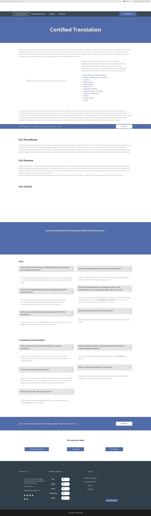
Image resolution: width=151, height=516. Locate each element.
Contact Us (124, 126)
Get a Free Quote (111, 500)
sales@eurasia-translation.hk (8, 1)
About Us (90, 485)
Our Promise (35, 126)
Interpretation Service (90, 482)
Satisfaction (52, 126)
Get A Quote (128, 14)
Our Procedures (24, 126)
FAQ (59, 126)
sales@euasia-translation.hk (107, 300)
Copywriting (75, 449)
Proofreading (114, 449)
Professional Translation (36, 449)
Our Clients (44, 126)
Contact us (120, 356)
